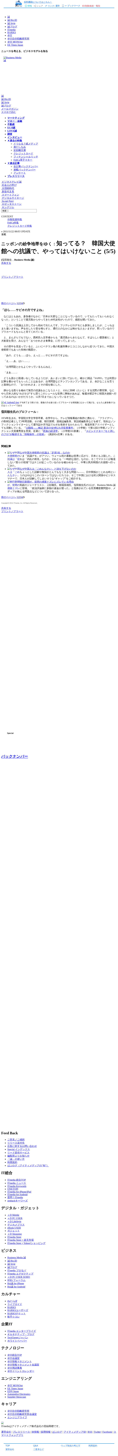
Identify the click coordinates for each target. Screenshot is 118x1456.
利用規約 (92, 1445)
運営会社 (10, 1449)
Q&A (35, 1445)
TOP (8, 1445)
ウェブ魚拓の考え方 (70, 1445)
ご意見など (38, 1449)
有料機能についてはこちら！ (38, 1)
